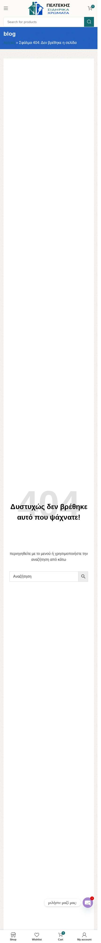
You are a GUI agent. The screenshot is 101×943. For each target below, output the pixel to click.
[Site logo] (49, 8)
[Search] (89, 22)
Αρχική (9, 43)
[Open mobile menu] (6, 8)
